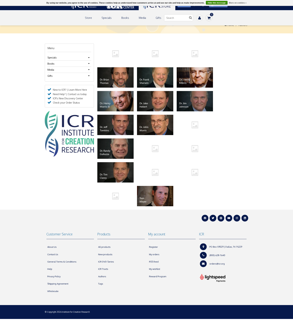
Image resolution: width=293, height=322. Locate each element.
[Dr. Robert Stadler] (155, 148)
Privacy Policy (54, 276)
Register (153, 247)
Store (88, 17)
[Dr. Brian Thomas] (115, 77)
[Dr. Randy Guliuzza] (115, 148)
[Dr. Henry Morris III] (115, 101)
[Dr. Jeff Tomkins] (115, 125)
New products (105, 254)
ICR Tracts (103, 269)
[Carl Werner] (155, 54)
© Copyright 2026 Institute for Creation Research (67, 312)
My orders (154, 254)
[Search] (190, 18)
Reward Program (157, 276)
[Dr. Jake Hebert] (155, 101)
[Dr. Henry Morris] (195, 77)
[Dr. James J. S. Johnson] (195, 101)
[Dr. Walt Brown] (155, 172)
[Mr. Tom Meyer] (155, 196)
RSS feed (154, 261)
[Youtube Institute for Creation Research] (229, 218)
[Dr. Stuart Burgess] (195, 148)
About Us (52, 247)
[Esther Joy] (195, 172)
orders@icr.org (217, 263)
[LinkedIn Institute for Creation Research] (244, 218)
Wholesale (52, 291)
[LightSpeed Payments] (223, 278)
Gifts (158, 17)
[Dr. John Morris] (155, 125)
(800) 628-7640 (217, 255)
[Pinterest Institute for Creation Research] (221, 218)
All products (104, 247)
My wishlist (154, 269)
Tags (100, 283)
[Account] (199, 17)
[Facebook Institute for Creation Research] (205, 218)
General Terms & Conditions (61, 261)
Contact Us (52, 254)
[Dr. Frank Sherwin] (155, 77)
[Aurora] (115, 54)
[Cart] (209, 17)
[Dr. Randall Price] (195, 125)
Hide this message (217, 3)
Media (142, 17)
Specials (107, 17)
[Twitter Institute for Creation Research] (213, 218)
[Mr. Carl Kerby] (115, 196)
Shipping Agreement (57, 283)
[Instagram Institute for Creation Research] (236, 218)
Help (49, 269)
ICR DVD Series (106, 261)
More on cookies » (238, 3)
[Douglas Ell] (195, 54)
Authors (102, 276)
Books (125, 17)
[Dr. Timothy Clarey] (115, 172)
